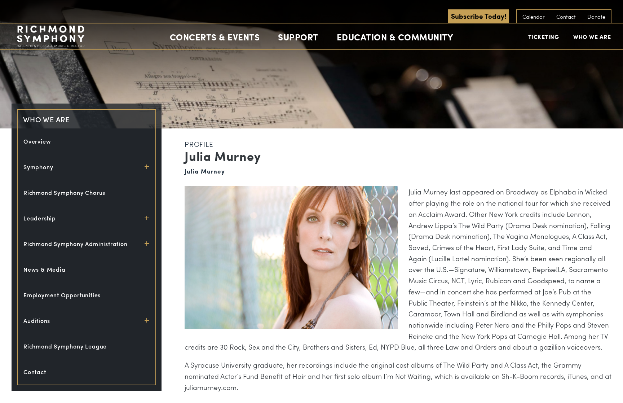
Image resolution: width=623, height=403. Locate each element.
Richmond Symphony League (65, 346)
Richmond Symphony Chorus (64, 192)
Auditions (36, 320)
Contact (566, 17)
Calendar (533, 17)
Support (298, 37)
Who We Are (592, 36)
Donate (596, 17)
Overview (37, 141)
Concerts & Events (215, 37)
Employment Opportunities (62, 295)
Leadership (39, 218)
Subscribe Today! (478, 16)
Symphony (38, 167)
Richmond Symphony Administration (75, 244)
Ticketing (543, 36)
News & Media (44, 269)
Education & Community (395, 37)
